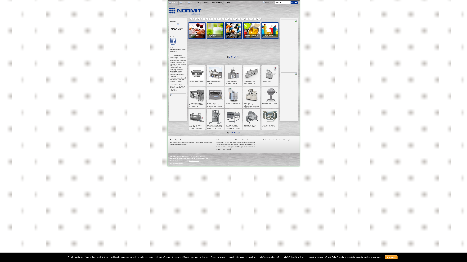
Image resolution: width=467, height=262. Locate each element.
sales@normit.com (202, 158)
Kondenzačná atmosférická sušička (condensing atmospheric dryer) (214, 106)
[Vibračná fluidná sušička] (197, 79)
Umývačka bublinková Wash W (213, 82)
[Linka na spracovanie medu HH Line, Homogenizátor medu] (197, 123)
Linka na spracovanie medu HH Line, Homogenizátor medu (195, 127)
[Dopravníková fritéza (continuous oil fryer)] (251, 79)
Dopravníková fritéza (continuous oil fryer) (250, 82)
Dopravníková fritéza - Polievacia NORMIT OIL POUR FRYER (196, 105)
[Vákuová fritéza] (270, 79)
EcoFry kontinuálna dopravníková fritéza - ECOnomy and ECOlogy (233, 127)
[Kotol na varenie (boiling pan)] (233, 101)
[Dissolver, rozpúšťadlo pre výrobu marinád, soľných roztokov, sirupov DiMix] (215, 123)
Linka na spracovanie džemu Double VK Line (268, 126)
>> (238, 133)
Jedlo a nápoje (194, 35)
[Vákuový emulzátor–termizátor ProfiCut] (233, 79)
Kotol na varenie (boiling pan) (233, 104)
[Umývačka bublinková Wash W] (215, 79)
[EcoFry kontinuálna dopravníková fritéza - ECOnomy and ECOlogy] (233, 123)
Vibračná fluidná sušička (196, 81)
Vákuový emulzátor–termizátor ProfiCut (232, 82)
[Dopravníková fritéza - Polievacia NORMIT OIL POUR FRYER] (197, 101)
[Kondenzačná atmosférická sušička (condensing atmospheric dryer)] (215, 101)
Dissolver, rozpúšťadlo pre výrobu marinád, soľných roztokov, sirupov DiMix (215, 127)
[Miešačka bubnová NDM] (270, 101)
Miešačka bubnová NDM (269, 103)
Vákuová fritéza (266, 81)
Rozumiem (391, 257)
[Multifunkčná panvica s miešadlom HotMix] (251, 123)
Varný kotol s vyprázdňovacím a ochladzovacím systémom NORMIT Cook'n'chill (251, 106)
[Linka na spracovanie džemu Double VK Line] (270, 123)
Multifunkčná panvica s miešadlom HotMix (250, 126)
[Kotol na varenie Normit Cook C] (251, 101)
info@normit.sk (194, 161)
